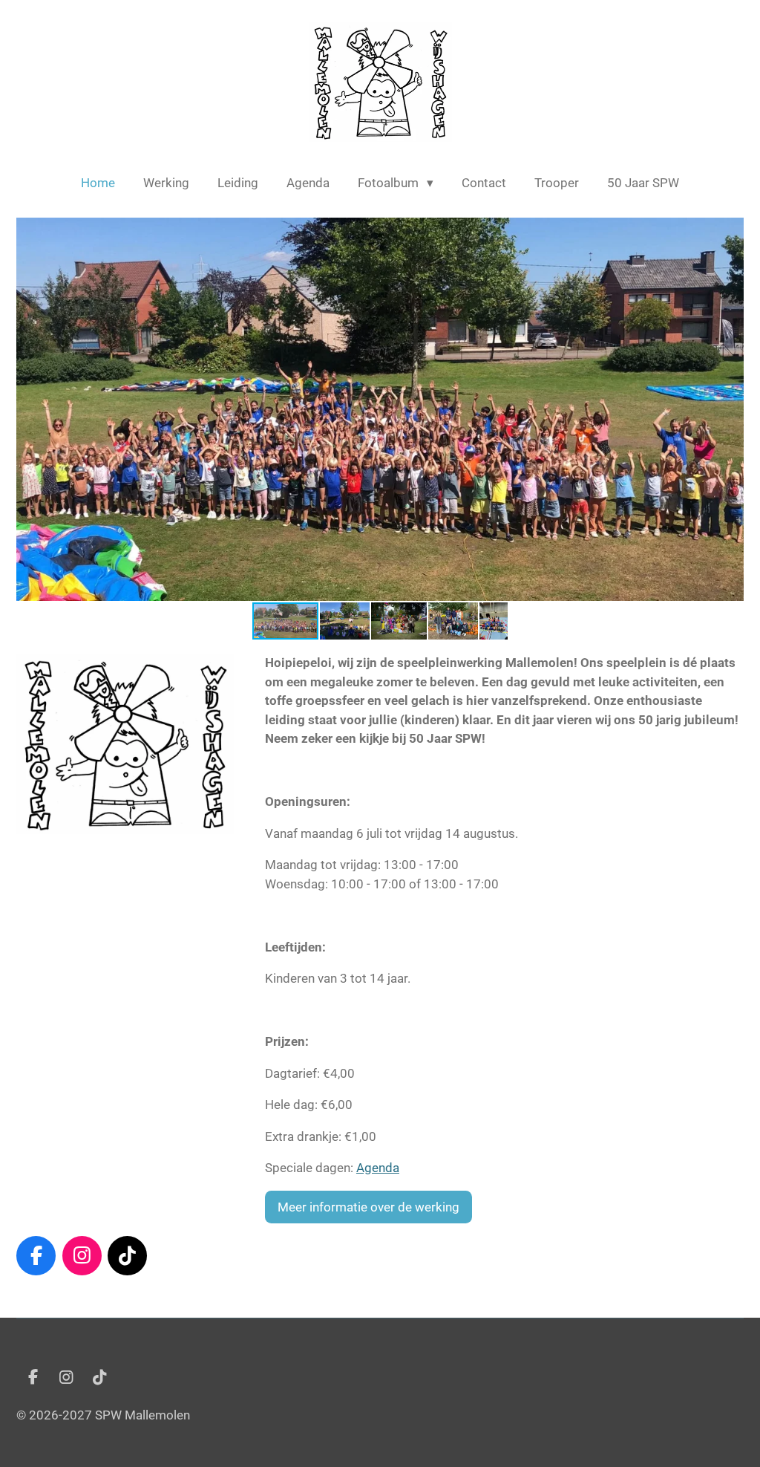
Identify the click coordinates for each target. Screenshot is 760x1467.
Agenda (377, 1167)
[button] (730, 231)
